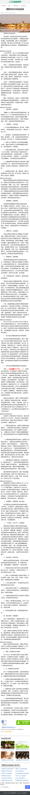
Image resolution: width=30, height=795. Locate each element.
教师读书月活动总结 (7, 771)
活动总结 (23, 5)
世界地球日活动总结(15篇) (11, 783)
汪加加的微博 (13, 793)
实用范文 (15, 5)
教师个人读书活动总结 (21, 768)
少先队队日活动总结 (7, 778)
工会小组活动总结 (20, 778)
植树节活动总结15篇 (7, 780)
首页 (9, 5)
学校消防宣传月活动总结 (22, 780)
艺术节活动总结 (20, 771)
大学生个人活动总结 (21, 775)
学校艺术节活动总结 (7, 773)
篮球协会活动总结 (6, 775)
